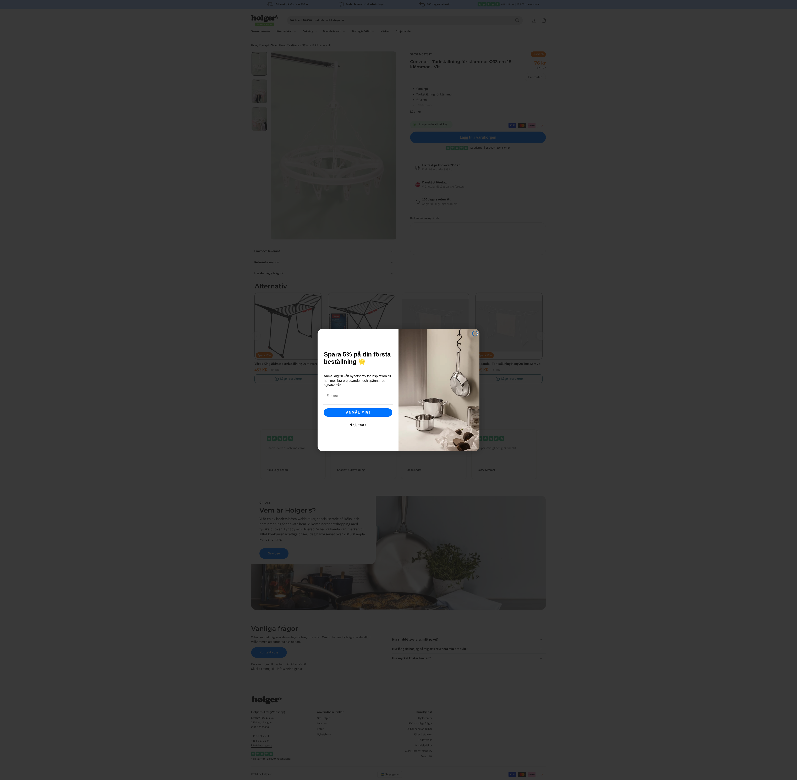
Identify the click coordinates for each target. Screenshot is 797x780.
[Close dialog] (474, 333)
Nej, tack (358, 425)
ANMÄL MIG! (358, 412)
